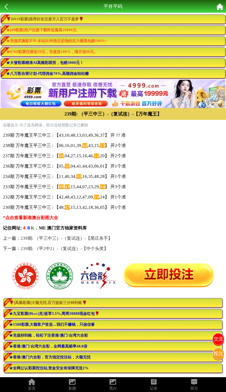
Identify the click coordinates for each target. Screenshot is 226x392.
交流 (218, 338)
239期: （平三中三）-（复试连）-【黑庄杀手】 (66, 238)
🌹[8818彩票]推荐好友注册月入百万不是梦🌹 (45, 19)
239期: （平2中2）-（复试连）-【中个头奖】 (64, 248)
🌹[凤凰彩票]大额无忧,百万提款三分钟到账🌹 (48, 302)
